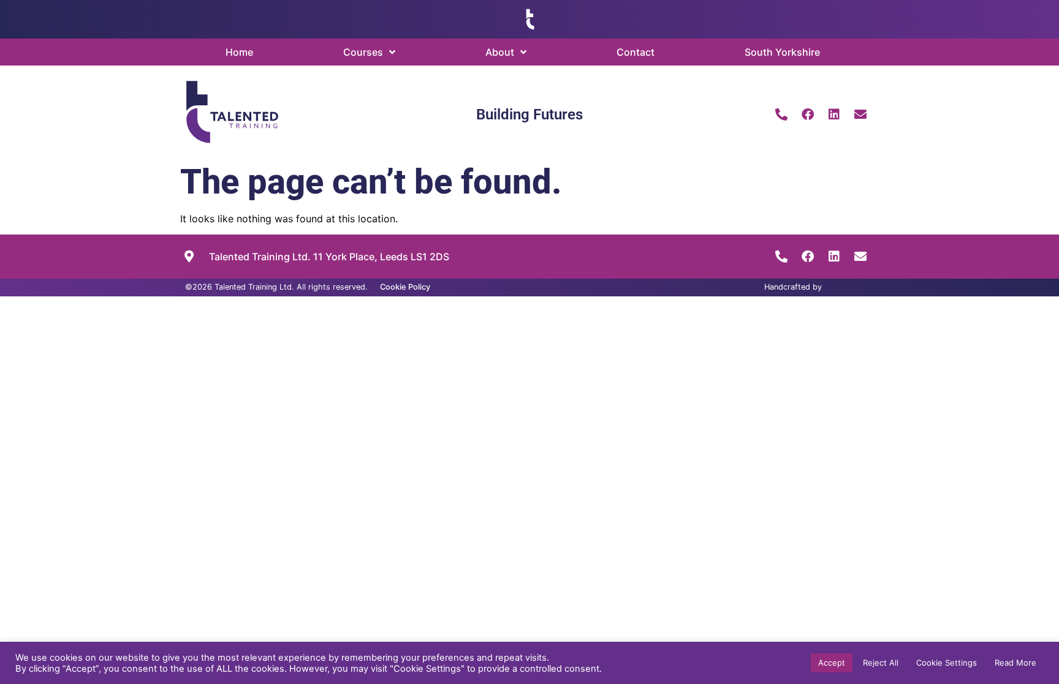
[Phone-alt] (781, 114)
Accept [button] (831, 662)
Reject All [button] (880, 662)
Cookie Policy (405, 286)
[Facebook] (807, 114)
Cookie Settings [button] (946, 662)
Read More (1015, 662)
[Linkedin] (834, 114)
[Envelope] (860, 114)
